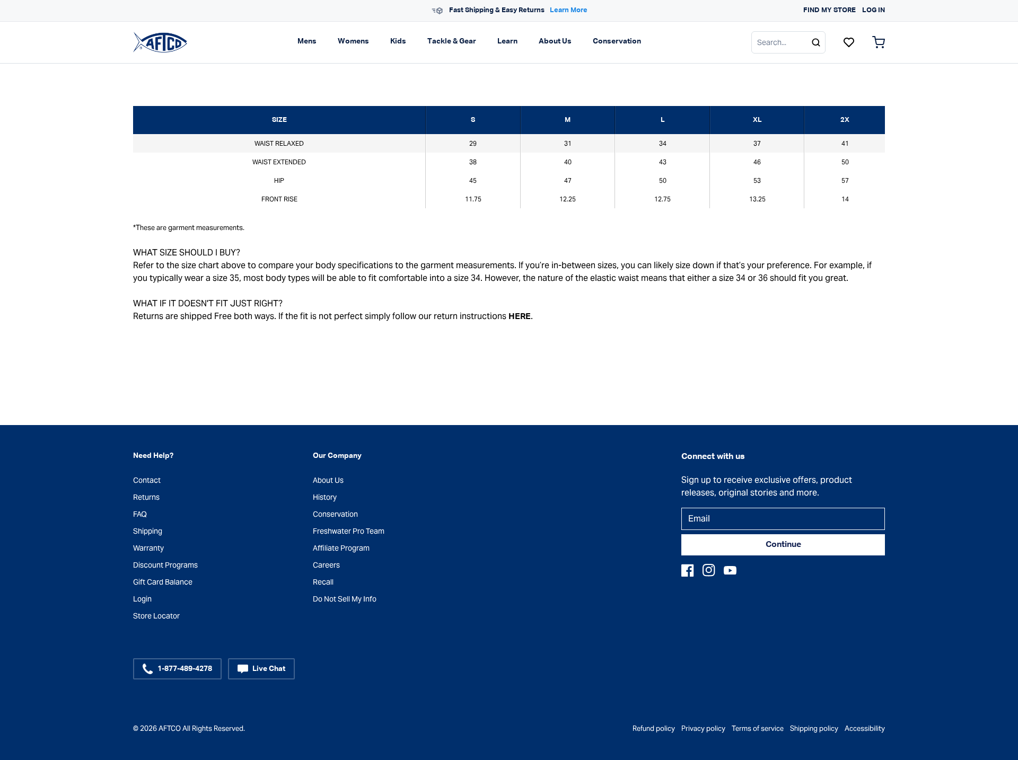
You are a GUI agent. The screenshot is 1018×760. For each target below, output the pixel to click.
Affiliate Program (341, 548)
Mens (307, 41)
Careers (326, 565)
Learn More (568, 10)
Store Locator (156, 616)
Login (142, 599)
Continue (783, 545)
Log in (873, 10)
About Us (555, 41)
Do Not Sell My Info (344, 599)
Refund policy (654, 728)
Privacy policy (703, 728)
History (325, 497)
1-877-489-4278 (184, 669)
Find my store (829, 10)
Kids (398, 41)
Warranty (148, 548)
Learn (507, 41)
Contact (147, 480)
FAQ (140, 514)
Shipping (147, 531)
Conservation (617, 41)
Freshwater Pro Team (348, 531)
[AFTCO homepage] (160, 42)
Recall (323, 582)
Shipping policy (814, 728)
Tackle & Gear (451, 41)
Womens (353, 41)
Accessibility (865, 728)
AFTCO (170, 728)
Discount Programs (165, 565)
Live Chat (268, 669)
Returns (146, 497)
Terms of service (758, 728)
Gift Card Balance (162, 582)
